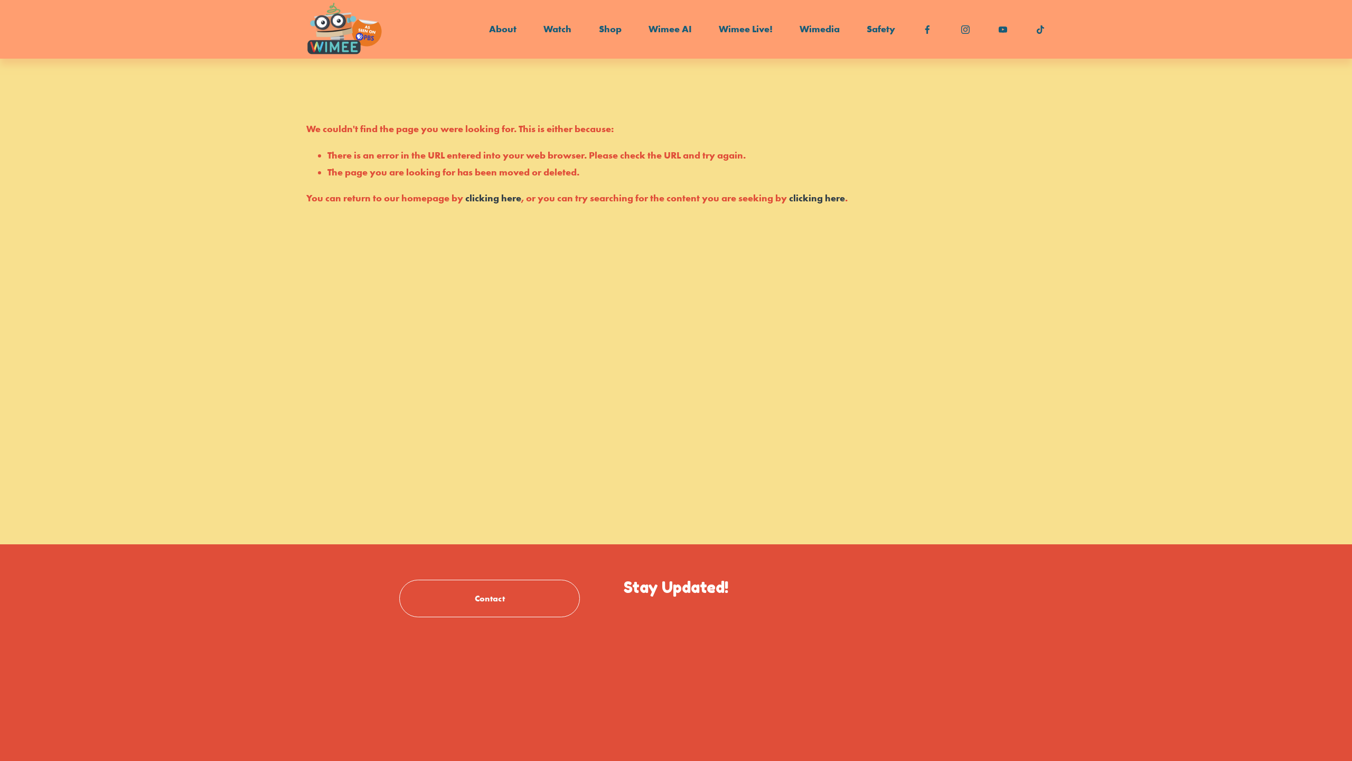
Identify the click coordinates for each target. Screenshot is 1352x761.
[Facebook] (927, 29)
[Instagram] (965, 29)
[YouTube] (1003, 29)
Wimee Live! (746, 29)
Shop (610, 29)
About (503, 29)
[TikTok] (1040, 29)
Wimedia (820, 29)
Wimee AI (670, 29)
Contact (490, 598)
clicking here (493, 198)
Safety (881, 29)
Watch (557, 29)
